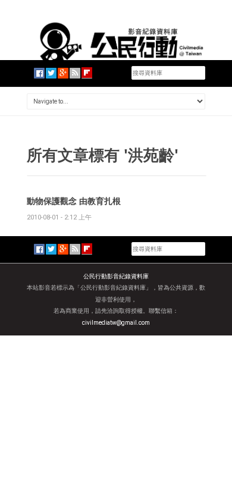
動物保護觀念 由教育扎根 (74, 200)
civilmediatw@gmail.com (116, 322)
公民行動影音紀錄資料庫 (116, 276)
